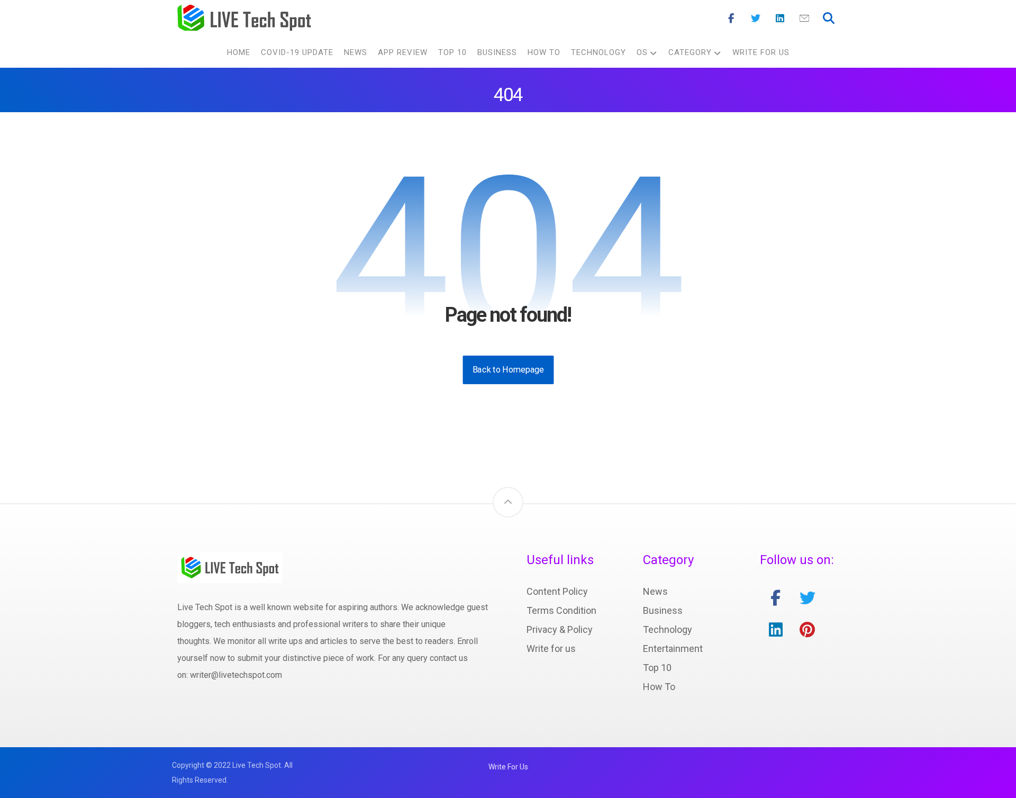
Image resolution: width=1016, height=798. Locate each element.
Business (663, 610)
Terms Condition (561, 610)
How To (659, 686)
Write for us (551, 648)
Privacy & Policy (560, 629)
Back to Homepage (508, 370)
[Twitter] (755, 18)
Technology (667, 629)
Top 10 (657, 667)
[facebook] (776, 598)
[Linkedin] (780, 18)
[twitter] (807, 598)
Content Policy (557, 591)
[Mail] (804, 18)
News (655, 591)
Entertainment (673, 648)
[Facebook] (731, 18)
